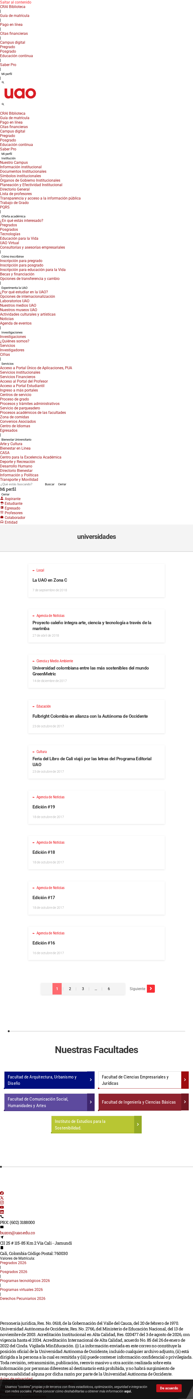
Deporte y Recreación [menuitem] (17, 461)
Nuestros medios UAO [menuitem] (18, 305)
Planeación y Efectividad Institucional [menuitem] (31, 185)
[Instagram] (2, 1203)
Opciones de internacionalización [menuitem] (27, 296)
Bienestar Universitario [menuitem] (16, 439)
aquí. (128, 1391)
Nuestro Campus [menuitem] (14, 162)
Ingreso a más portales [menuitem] (19, 390)
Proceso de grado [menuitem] (14, 399)
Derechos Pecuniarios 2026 (22, 1298)
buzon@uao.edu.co (17, 1232)
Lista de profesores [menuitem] (16, 194)
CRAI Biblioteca (12, 6)
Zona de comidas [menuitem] (14, 417)
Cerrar (62, 484)
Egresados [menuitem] (8, 430)
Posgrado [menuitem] (8, 51)
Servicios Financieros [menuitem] (17, 377)
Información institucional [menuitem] (21, 167)
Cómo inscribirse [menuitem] (12, 256)
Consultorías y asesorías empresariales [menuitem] (32, 247)
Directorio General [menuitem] (15, 189)
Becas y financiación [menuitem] (17, 274)
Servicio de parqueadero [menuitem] (20, 408)
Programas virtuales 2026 (21, 1289)
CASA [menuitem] (4, 453)
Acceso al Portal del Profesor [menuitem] (24, 381)
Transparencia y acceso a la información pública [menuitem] (40, 198)
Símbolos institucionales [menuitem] (20, 176)
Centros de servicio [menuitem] (15, 394)
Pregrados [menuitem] (8, 225)
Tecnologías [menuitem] (10, 234)
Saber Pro (8, 65)
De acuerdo (169, 1388)
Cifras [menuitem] (5, 354)
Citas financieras (14, 33)
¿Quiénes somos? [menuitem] (14, 341)
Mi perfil (6, 74)
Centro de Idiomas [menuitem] (15, 426)
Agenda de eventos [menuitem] (16, 323)
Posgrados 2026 (13, 1272)
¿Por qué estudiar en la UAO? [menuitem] (24, 292)
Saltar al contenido (15, 2)
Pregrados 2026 (13, 1263)
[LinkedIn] (2, 1212)
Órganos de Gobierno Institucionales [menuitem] (30, 180)
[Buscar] (3, 83)
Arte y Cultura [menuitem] (11, 444)
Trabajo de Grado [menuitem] (14, 202)
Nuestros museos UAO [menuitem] (18, 310)
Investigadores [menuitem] (12, 350)
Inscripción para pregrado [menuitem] (21, 261)
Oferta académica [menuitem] (13, 216)
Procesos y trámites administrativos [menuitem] (30, 403)
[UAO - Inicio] (20, 100)
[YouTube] (2, 1208)
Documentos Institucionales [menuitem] (23, 171)
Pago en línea (11, 24)
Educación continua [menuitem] (16, 56)
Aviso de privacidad (16, 1379)
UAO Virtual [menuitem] (9, 243)
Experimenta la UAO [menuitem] (14, 288)
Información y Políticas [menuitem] (19, 475)
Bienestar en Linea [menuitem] (15, 448)
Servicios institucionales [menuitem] (20, 372)
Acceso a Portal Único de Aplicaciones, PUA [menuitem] (36, 368)
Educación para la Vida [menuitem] (19, 238)
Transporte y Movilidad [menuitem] (19, 479)
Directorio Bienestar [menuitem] (16, 470)
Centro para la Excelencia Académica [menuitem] (30, 457)
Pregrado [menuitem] (7, 47)
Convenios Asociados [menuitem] (18, 421)
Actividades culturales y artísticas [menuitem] (28, 314)
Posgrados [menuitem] (9, 229)
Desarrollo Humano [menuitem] (16, 466)
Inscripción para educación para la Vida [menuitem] (33, 269)
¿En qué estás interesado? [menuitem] (21, 220)
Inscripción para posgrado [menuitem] (21, 265)
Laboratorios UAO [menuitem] (14, 301)
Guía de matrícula (14, 15)
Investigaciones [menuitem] (12, 332)
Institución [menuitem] (8, 158)
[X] (2, 1198)
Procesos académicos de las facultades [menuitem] (33, 412)
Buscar (49, 484)
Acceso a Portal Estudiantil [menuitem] (22, 386)
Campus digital (12, 42)
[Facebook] (2, 1193)
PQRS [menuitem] (5, 207)
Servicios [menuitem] (7, 345)
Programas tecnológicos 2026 (25, 1280)
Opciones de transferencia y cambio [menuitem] (30, 278)
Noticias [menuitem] (7, 319)
